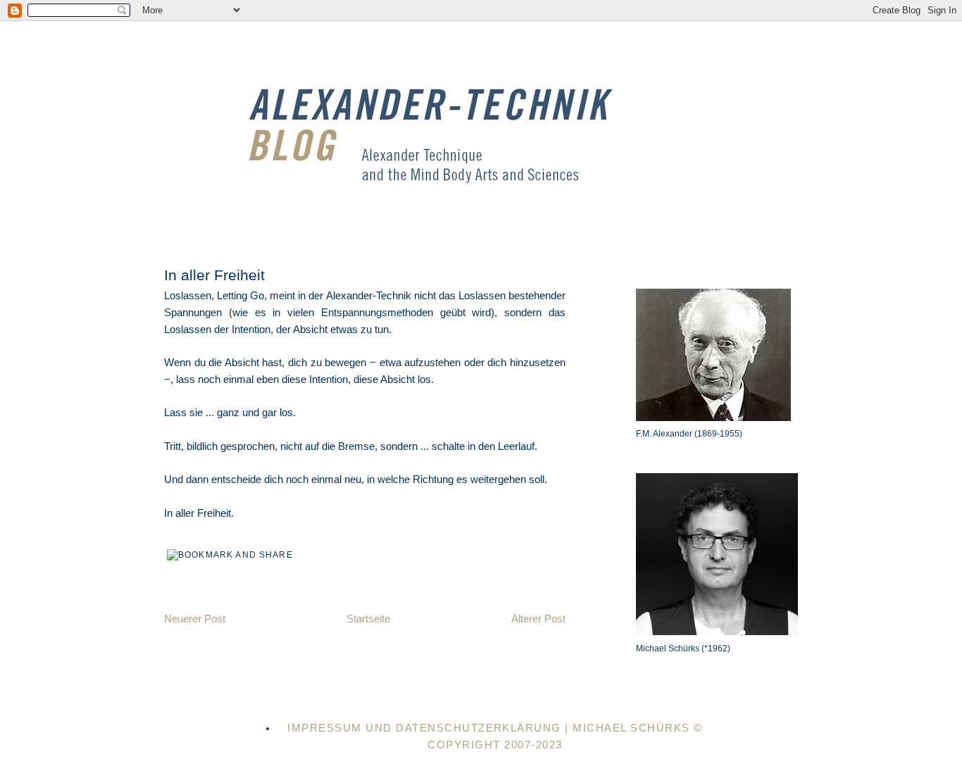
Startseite (368, 619)
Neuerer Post (194, 619)
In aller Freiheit (214, 275)
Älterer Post (538, 619)
